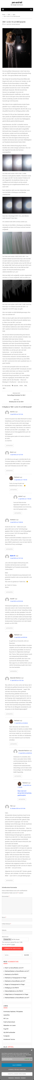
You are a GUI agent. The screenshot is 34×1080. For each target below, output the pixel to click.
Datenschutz (11, 1077)
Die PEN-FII (15, 974)
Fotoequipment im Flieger (19, 978)
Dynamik (16, 385)
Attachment (5, 936)
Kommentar (5, 896)
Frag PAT (6, 1029)
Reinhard (17, 24)
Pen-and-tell (7, 385)
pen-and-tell (17, 2)
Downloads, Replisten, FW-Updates (13, 1011)
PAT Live (5, 1018)
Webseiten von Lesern (9, 1025)
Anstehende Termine (9, 1039)
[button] (31, 1050)
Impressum (23, 1077)
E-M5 (25, 385)
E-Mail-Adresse (6, 924)
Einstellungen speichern (17, 1074)
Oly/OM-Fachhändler (9, 1032)
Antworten (9, 445)
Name (4, 917)
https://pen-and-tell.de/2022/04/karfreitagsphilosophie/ (24, 793)
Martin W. (12, 555)
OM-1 (4, 388)
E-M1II (21, 385)
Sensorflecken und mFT (17, 968)
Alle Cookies (17, 1065)
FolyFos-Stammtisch (9, 1022)
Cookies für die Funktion (17, 1069)
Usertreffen (6, 1015)
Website (4, 930)
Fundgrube (6, 1036)
